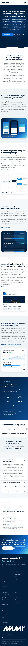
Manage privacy (14, 643)
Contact (3, 620)
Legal (2, 643)
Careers (3, 613)
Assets (3, 583)
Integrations (4, 586)
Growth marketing (5, 602)
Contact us (8, 561)
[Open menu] (25, 2)
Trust (3, 615)
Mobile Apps (4, 597)
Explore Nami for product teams (8, 169)
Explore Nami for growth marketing (9, 114)
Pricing (3, 617)
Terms (9, 643)
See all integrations (9, 414)
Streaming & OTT (5, 592)
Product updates (18, 594)
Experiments (17, 574)
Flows (3, 574)
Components (4, 579)
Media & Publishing (6, 594)
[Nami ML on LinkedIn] (2, 637)
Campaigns (17, 576)
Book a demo (7, 34)
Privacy (5, 643)
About (3, 610)
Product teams (5, 604)
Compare (17, 597)
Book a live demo (5, 227)
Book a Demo (4, 622)
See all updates (21, 506)
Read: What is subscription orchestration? (10, 344)
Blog (16, 592)
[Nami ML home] (5, 2)
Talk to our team (4, 286)
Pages (3, 576)
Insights (16, 579)
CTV (2, 599)
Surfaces (3, 581)
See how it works (20, 34)
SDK (16, 599)
